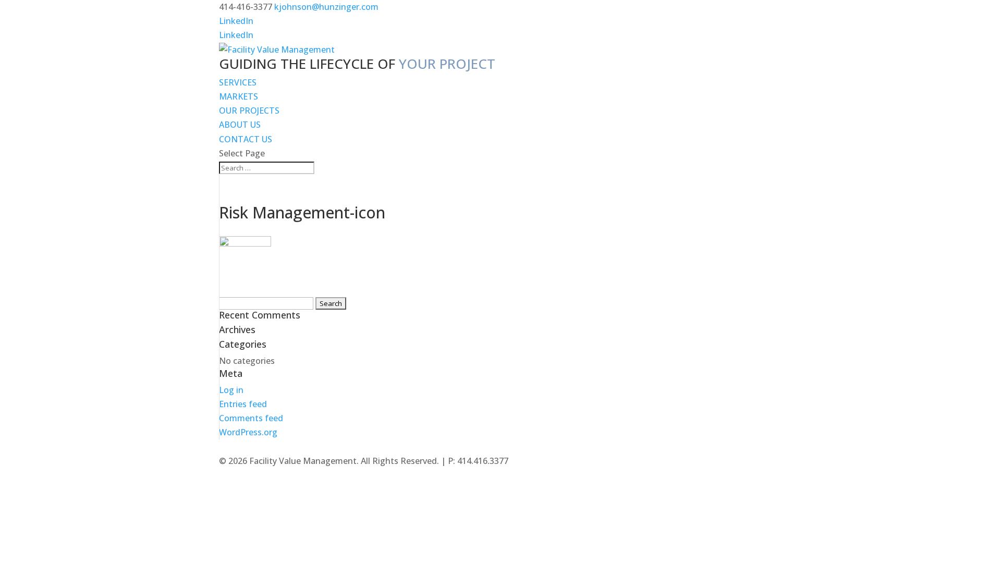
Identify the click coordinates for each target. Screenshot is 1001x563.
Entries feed (243, 404)
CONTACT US (245, 139)
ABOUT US (240, 124)
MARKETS (238, 96)
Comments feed (251, 418)
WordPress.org (248, 432)
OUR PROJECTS (249, 110)
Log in (231, 390)
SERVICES (238, 82)
